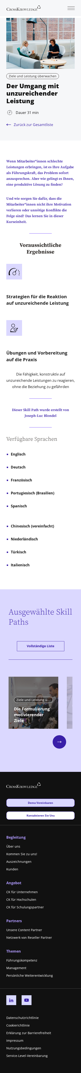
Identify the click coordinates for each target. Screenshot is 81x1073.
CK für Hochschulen (21, 899)
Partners (14, 920)
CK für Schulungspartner (25, 907)
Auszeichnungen (19, 861)
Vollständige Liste (40, 646)
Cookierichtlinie (18, 1025)
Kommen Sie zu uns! (21, 854)
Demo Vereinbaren (40, 803)
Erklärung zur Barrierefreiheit (28, 1033)
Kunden (12, 869)
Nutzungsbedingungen (23, 1048)
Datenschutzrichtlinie (22, 1018)
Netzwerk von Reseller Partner (29, 937)
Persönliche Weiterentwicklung (29, 975)
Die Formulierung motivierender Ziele (32, 714)
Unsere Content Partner (24, 930)
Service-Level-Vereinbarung (27, 1056)
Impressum (14, 1040)
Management (16, 968)
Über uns (13, 846)
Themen (13, 951)
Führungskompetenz (21, 960)
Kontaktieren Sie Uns (40, 815)
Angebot (13, 882)
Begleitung (16, 837)
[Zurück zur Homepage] (23, 7)
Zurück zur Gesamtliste (33, 124)
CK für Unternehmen (22, 892)
